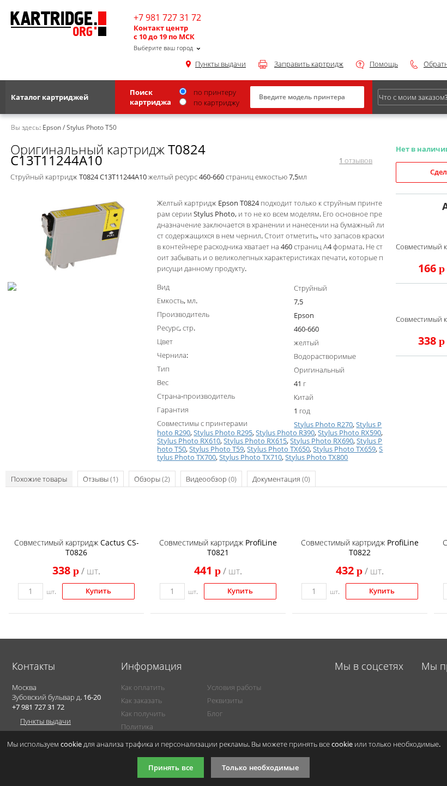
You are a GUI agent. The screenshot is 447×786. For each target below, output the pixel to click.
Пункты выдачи (220, 64)
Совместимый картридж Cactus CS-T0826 (76, 547)
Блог (214, 713)
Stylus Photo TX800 (316, 457)
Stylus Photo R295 (223, 432)
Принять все (170, 768)
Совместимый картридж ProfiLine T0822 (360, 547)
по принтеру (214, 92)
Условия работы (234, 687)
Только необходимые (260, 768)
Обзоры (152, 479)
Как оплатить (143, 687)
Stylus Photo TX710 (250, 457)
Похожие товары (39, 479)
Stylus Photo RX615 (255, 441)
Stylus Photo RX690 (321, 441)
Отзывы (100, 479)
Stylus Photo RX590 (349, 432)
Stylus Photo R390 (285, 432)
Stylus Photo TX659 (344, 449)
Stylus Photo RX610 (188, 441)
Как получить (143, 713)
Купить (98, 591)
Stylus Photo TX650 (278, 449)
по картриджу (215, 102)
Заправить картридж (308, 64)
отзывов (355, 160)
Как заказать (141, 700)
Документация (281, 479)
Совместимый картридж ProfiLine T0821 (218, 547)
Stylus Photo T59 (216, 449)
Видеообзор (211, 479)
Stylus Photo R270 (323, 424)
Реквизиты (225, 700)
